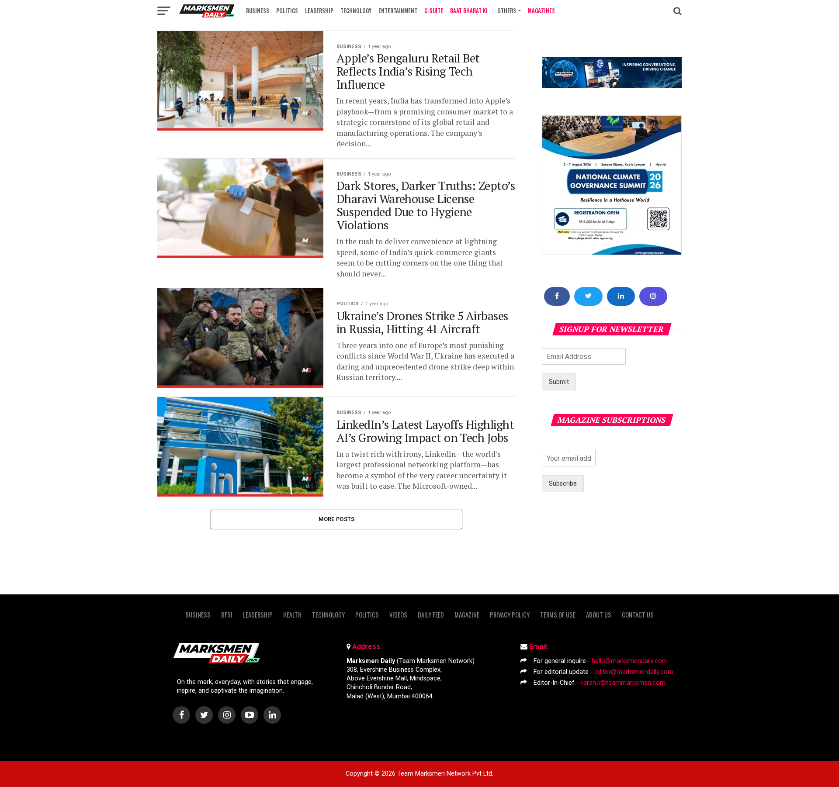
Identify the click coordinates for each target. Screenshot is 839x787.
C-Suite (433, 10)
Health (292, 614)
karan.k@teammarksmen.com (623, 683)
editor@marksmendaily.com (633, 672)
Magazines (541, 10)
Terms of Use (558, 614)
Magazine (466, 614)
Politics (287, 10)
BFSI (226, 614)
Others (506, 10)
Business (257, 10)
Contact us (638, 614)
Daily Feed (431, 614)
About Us (598, 614)
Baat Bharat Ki (469, 10)
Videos (398, 614)
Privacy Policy (510, 614)
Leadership (319, 10)
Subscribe (563, 483)
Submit (559, 382)
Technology (355, 10)
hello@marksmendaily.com (630, 661)
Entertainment (397, 10)
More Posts (337, 519)
